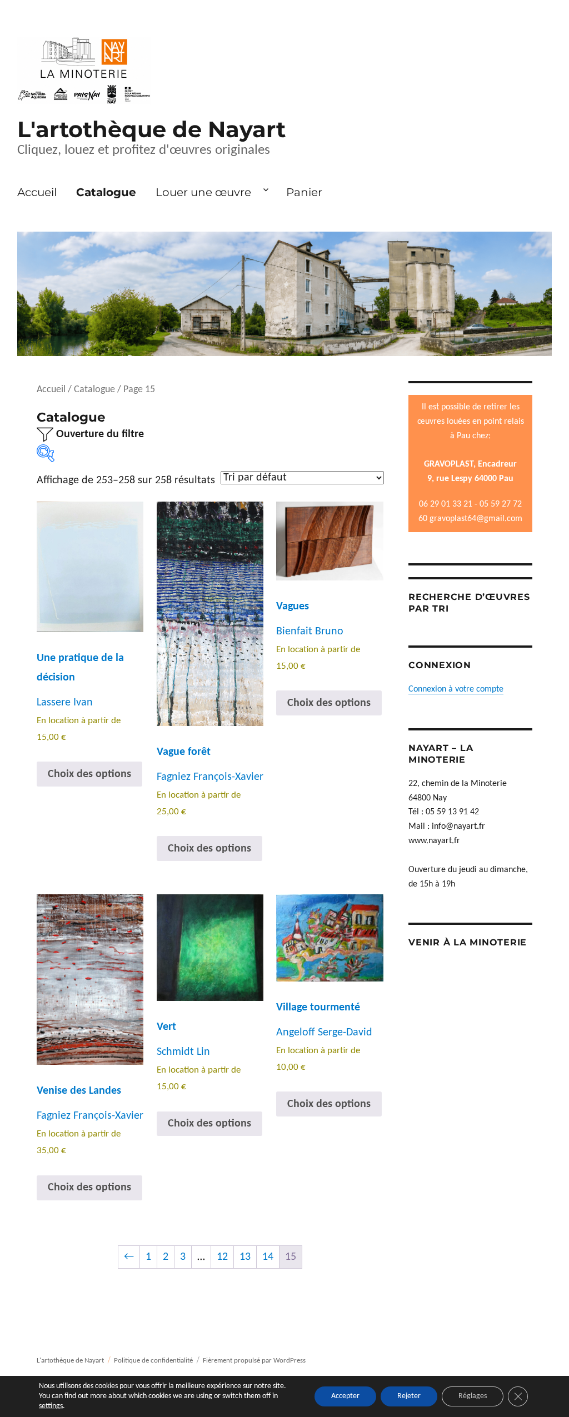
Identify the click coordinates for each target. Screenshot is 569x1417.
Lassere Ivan (65, 702)
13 (245, 1257)
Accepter (345, 1396)
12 (222, 1257)
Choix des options (89, 774)
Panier (304, 192)
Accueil (37, 192)
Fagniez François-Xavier (210, 777)
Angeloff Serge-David (324, 1032)
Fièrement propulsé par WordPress (254, 1360)
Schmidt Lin (183, 1052)
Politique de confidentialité (153, 1360)
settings (51, 1406)
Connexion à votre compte (455, 689)
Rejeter (409, 1396)
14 (267, 1257)
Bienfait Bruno (309, 631)
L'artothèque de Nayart (151, 129)
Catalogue (106, 192)
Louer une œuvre (203, 192)
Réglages (472, 1396)
